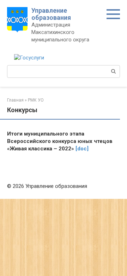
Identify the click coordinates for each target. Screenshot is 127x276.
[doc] (82, 148)
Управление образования (51, 14)
